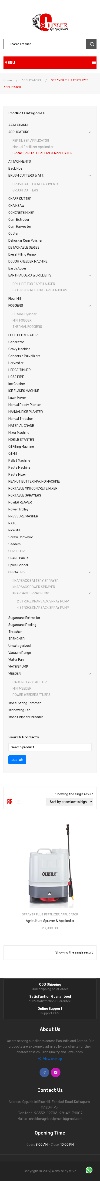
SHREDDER (16, 551)
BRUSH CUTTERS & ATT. (26, 176)
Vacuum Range (19, 653)
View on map (52, 1059)
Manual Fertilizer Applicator (33, 147)
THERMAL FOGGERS (27, 327)
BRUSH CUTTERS (25, 190)
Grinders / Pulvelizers (24, 356)
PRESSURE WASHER (23, 516)
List (18, 802)
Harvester (15, 363)
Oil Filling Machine (21, 447)
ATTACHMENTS (19, 162)
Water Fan (16, 660)
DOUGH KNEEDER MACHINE (27, 261)
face (44, 1072)
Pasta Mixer (17, 475)
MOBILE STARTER (21, 440)
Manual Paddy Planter (24, 405)
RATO (12, 523)
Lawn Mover (17, 398)
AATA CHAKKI (18, 125)
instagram (55, 1072)
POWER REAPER (20, 502)
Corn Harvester (19, 227)
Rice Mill (14, 530)
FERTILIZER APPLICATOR (31, 141)
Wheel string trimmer (24, 703)
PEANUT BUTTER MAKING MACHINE (34, 482)
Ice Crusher (16, 384)
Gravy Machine (19, 349)
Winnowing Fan (19, 710)
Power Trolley (18, 509)
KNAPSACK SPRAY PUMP (31, 593)
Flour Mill (14, 299)
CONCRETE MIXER (21, 213)
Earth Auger (17, 268)
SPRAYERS (16, 572)
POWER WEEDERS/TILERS (31, 695)
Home (7, 80)
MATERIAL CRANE (21, 426)
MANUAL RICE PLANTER (25, 412)
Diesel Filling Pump (22, 255)
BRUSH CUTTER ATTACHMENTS (36, 184)
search (91, 44)
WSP (72, 1171)
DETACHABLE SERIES (24, 248)
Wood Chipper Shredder (25, 717)
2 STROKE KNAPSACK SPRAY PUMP (43, 601)
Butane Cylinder (25, 314)
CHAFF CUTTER (19, 199)
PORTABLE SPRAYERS (24, 495)
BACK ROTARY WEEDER (30, 682)
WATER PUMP (18, 667)
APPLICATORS (31, 80)
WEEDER (14, 674)
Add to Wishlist (49, 919)
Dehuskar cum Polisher (25, 241)
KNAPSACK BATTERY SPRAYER (36, 581)
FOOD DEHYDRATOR (23, 335)
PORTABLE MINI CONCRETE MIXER (32, 488)
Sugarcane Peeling (22, 625)
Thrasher (15, 632)
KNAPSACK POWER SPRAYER (34, 587)
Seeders (14, 544)
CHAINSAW (16, 206)
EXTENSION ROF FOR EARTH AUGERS (40, 290)
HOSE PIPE (16, 377)
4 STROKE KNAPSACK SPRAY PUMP (43, 608)
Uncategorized (19, 646)
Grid (10, 802)
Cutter (13, 234)
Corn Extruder (18, 220)
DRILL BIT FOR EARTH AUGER (34, 284)
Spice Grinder (18, 565)
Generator (16, 342)
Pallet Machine (19, 461)
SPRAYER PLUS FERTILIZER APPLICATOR (43, 153)
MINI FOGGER (22, 320)
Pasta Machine (19, 468)
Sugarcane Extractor (24, 618)
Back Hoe (15, 169)
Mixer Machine (18, 433)
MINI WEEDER (22, 689)
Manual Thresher (20, 419)
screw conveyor (20, 537)
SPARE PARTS (18, 558)
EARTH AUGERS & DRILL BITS (29, 275)
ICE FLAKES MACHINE (23, 391)
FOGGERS (15, 306)
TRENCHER (16, 639)
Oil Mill (12, 454)
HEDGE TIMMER (19, 370)
